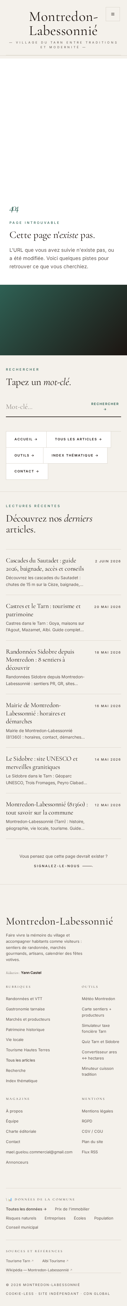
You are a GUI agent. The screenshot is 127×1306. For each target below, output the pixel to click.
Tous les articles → (78, 439)
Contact (13, 1141)
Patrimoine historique (25, 1029)
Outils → (24, 455)
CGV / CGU (92, 1131)
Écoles (80, 1218)
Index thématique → (75, 455)
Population (103, 1218)
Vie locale (15, 1039)
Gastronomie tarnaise (25, 1009)
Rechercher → (105, 406)
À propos (14, 1111)
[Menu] (113, 14)
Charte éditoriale (21, 1131)
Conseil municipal (22, 1227)
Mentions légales (97, 1111)
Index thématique (22, 1080)
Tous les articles (20, 1060)
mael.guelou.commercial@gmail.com (39, 1152)
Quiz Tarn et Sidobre (100, 1041)
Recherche (16, 1070)
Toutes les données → (26, 1209)
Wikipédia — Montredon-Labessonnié (39, 1270)
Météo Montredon (98, 998)
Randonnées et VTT (24, 998)
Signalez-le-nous (57, 866)
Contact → (27, 471)
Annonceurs (17, 1162)
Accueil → (26, 439)
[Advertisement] (63, 122)
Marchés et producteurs (28, 1019)
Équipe (12, 1121)
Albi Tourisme (55, 1261)
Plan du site (92, 1141)
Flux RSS (90, 1152)
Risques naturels (21, 1218)
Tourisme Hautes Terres (28, 1049)
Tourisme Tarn (20, 1261)
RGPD (87, 1121)
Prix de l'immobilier (72, 1209)
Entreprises (55, 1218)
